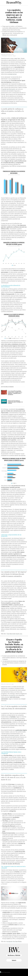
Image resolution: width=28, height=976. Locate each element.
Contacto (14, 960)
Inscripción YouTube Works (14, 941)
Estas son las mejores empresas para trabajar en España (15, 402)
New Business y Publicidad (14, 955)
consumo (12, 695)
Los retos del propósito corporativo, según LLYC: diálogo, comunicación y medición (15, 392)
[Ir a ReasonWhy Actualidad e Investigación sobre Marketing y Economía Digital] (14, 2)
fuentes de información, (8, 89)
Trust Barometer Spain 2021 (14, 633)
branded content (14, 735)
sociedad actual (11, 74)
